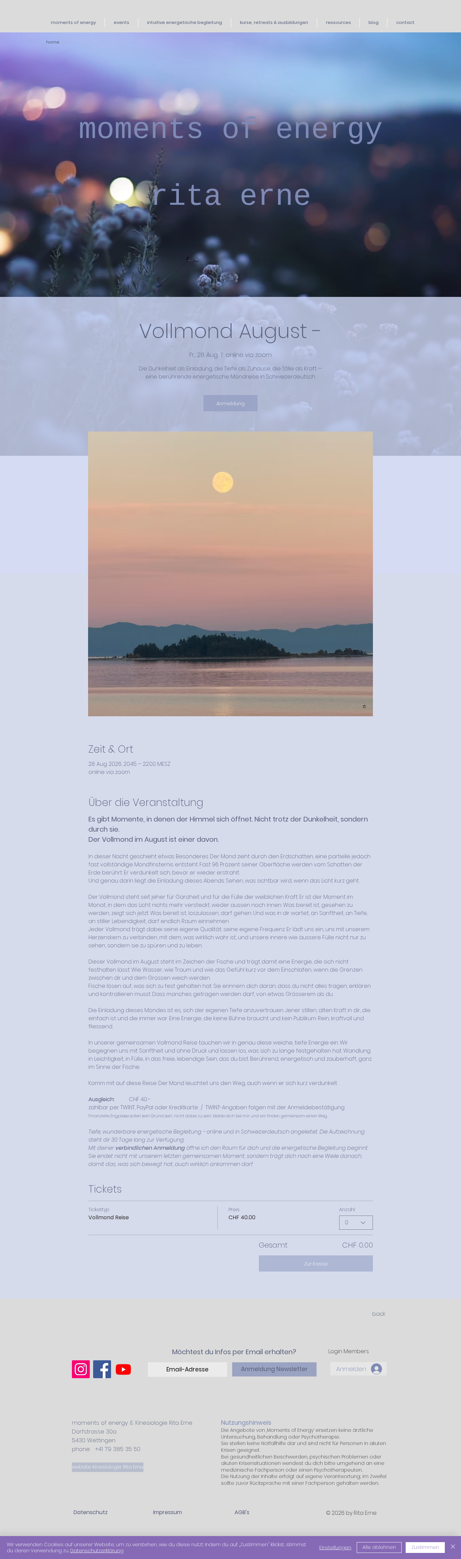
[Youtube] (123, 1369)
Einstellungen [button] (335, 1547)
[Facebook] (102, 1369)
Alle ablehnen (379, 1547)
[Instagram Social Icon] (81, 1369)
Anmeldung (230, 403)
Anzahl (347, 1209)
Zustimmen (425, 1547)
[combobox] (356, 1223)
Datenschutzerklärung (97, 1550)
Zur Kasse (316, 1263)
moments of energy (231, 130)
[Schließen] (453, 1547)
